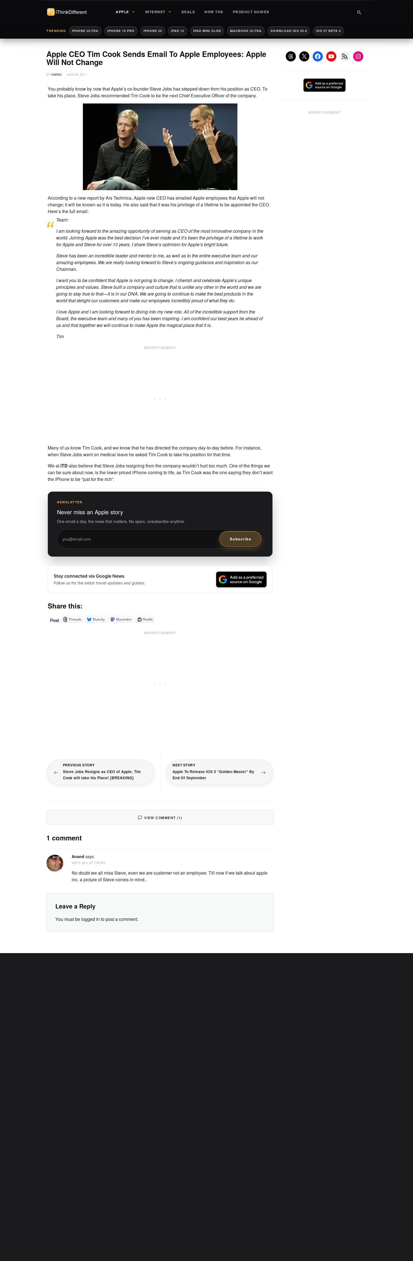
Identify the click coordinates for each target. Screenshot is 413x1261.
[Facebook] (318, 56)
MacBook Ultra (246, 31)
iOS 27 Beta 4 (328, 31)
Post (54, 619)
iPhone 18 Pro (121, 31)
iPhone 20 (153, 31)
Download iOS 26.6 (289, 31)
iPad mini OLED (207, 31)
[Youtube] (331, 56)
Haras (56, 74)
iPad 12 (177, 31)
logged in (90, 919)
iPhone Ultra (85, 31)
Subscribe (240, 538)
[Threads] (291, 56)
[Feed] (345, 56)
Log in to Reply (261, 856)
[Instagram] (358, 56)
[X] (304, 56)
